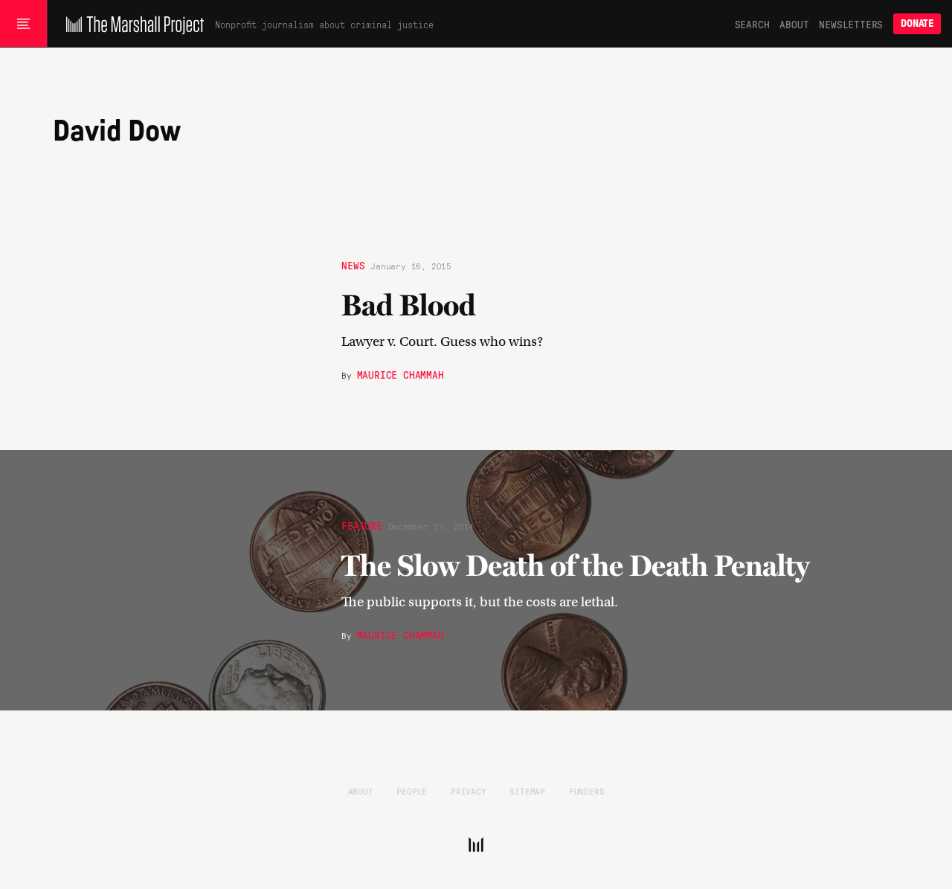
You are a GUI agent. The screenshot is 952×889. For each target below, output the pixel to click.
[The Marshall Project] (131, 24)
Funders (587, 791)
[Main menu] (23, 24)
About (793, 24)
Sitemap (527, 791)
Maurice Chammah (400, 374)
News (352, 265)
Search (752, 24)
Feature (361, 525)
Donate (917, 23)
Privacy (468, 791)
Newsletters (851, 24)
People (411, 791)
